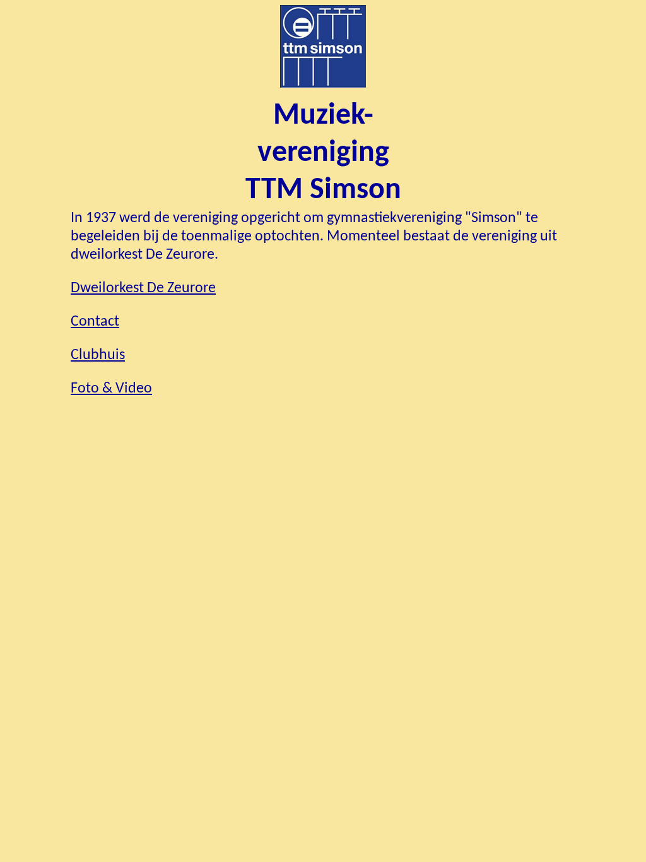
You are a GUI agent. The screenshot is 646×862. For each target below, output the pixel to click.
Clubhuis (98, 355)
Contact (95, 321)
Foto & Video (111, 388)
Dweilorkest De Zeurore (143, 288)
